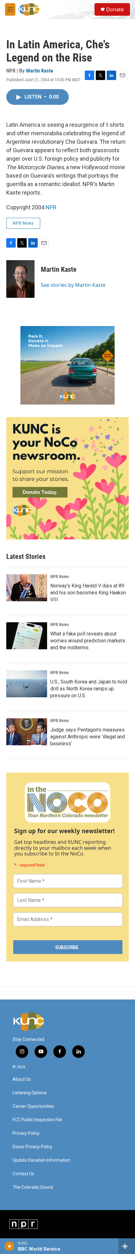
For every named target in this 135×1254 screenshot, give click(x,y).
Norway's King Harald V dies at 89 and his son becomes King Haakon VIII (88, 593)
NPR (51, 207)
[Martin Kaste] (20, 279)
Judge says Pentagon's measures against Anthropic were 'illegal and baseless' (87, 737)
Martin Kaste (39, 70)
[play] (10, 1246)
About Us (22, 1079)
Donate (115, 9)
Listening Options (30, 1093)
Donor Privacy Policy (32, 1146)
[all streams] (126, 1246)
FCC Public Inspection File (37, 1119)
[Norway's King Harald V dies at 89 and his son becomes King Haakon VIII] (26, 587)
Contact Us (23, 1173)
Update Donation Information (41, 1160)
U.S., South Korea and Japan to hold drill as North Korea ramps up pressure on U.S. (88, 689)
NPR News (23, 223)
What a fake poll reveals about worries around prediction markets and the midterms (87, 641)
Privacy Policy (26, 1133)
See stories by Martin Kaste (73, 284)
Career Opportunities (33, 1106)
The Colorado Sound (33, 1187)
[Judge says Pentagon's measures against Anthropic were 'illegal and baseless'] (26, 731)
